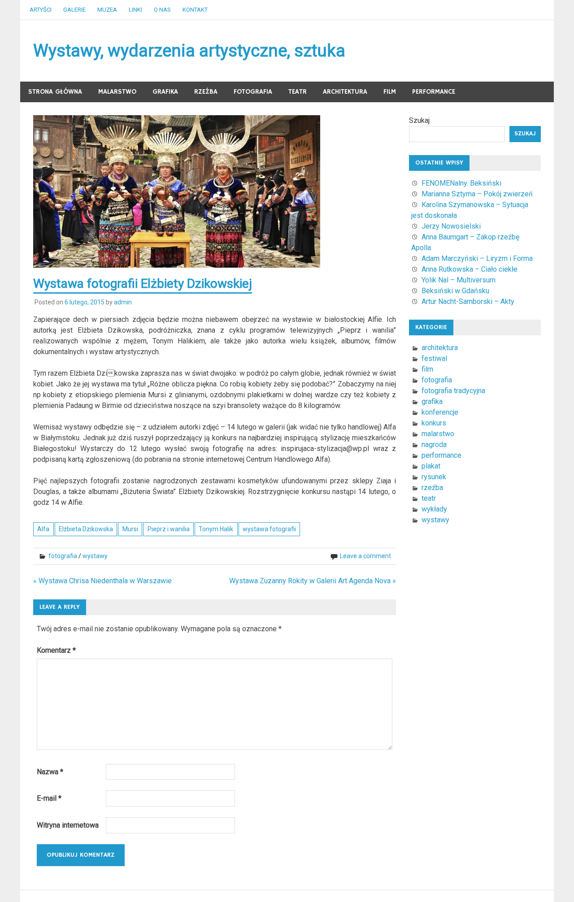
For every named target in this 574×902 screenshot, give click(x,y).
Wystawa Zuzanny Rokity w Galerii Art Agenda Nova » (312, 581)
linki (135, 9)
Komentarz (56, 650)
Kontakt (195, 9)
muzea (107, 9)
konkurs (434, 423)
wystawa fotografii (269, 529)
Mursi (130, 529)
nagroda (434, 444)
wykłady (434, 509)
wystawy (95, 555)
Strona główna (55, 91)
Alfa (43, 529)
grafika (165, 91)
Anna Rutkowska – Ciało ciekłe (469, 269)
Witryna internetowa (68, 825)
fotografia (253, 91)
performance (433, 91)
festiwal (434, 358)
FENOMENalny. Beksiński (461, 183)
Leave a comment (365, 555)
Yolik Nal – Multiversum (459, 280)
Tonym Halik (216, 529)
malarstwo (117, 91)
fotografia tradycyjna (453, 390)
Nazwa (50, 772)
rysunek (434, 477)
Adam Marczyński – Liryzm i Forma (477, 258)
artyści (41, 9)
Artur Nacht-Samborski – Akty (468, 301)
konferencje (440, 412)
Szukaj (419, 120)
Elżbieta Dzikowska (86, 529)
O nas (162, 9)
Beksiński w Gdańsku (455, 290)
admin (123, 302)
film (389, 91)
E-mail (49, 798)
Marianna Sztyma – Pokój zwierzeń (477, 194)
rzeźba (205, 91)
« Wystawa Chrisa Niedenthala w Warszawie (102, 581)
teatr (297, 91)
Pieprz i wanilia (169, 529)
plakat (431, 466)
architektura (345, 91)
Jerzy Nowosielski (451, 226)
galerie (74, 9)
